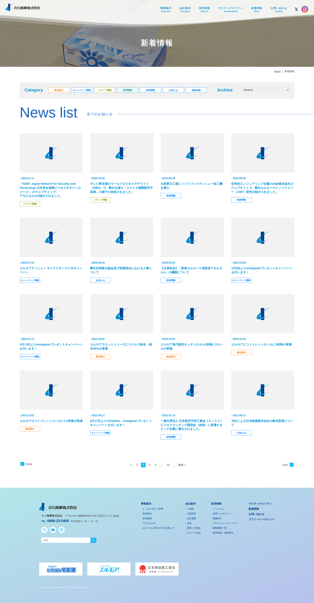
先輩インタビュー (222, 513)
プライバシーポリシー (262, 519)
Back (29, 464)
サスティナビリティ (230, 10)
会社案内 (185, 10)
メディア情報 (30, 204)
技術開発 (147, 518)
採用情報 (204, 10)
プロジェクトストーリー (225, 523)
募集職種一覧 (220, 528)
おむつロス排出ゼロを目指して (159, 528)
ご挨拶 (190, 508)
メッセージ (218, 508)
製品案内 (100, 356)
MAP (116, 515)
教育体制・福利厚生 (223, 532)
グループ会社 (194, 532)
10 (168, 465)
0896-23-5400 (58, 521)
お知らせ (100, 280)
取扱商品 (147, 513)
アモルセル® (149, 523)
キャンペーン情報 (30, 280)
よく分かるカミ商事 (153, 508)
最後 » (182, 465)
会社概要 (191, 518)
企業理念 (191, 513)
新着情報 (256, 10)
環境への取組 (194, 528)
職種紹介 (217, 518)
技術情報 (170, 195)
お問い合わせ (278, 10)
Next (285, 465)
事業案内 (165, 10)
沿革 (189, 523)
